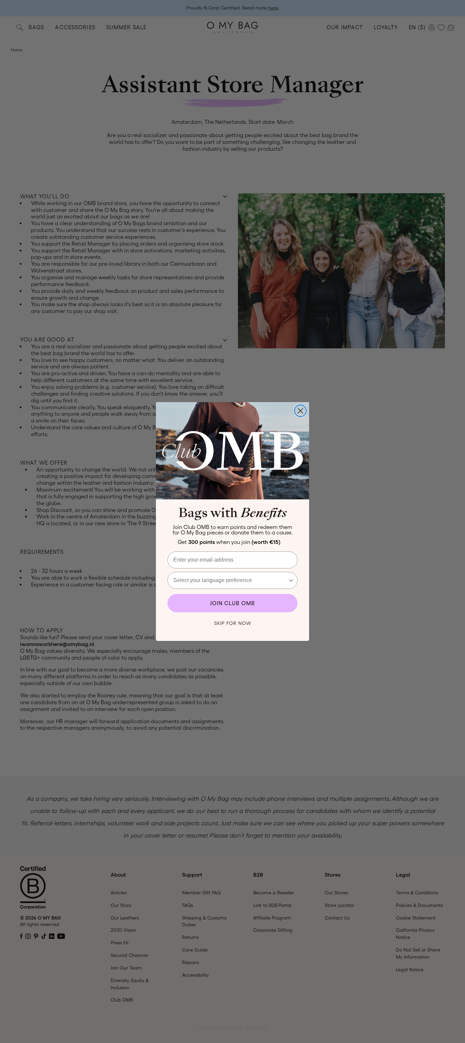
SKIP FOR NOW (232, 623)
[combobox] (230, 580)
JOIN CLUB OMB (232, 603)
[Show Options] (291, 580)
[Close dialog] (300, 411)
